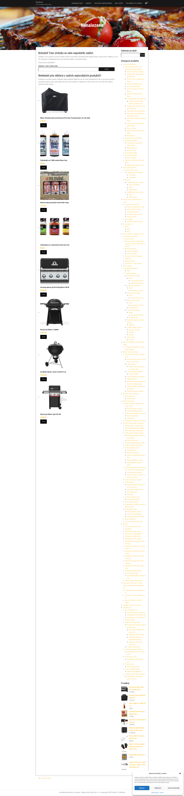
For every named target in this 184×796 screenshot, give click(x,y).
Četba (127, 227)
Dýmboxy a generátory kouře (136, 207)
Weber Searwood (132, 148)
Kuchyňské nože (132, 492)
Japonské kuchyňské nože (135, 489)
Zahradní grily (77, 3)
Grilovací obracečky (133, 453)
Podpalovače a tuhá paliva (135, 172)
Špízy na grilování (130, 519)
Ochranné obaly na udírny (134, 214)
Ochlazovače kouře (132, 212)
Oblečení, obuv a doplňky (130, 394)
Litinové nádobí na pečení (134, 372)
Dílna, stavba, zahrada (129, 167)
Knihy (128, 229)
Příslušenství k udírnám (132, 204)
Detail (43, 125)
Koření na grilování (130, 249)
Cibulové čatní (129, 239)
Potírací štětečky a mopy (134, 460)
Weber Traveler (131, 158)
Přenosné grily (129, 664)
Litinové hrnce (131, 364)
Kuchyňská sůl (133, 308)
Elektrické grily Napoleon (134, 671)
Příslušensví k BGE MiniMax (133, 571)
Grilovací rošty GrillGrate (134, 514)
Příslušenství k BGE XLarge (133, 539)
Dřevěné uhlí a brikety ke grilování (135, 413)
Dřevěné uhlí (130, 418)
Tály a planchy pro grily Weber (136, 111)
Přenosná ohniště (134, 185)
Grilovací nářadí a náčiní (132, 448)
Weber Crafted (131, 128)
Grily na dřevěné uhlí (131, 610)
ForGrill (39, 2)
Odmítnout (157, 788)
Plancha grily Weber (131, 153)
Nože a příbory (129, 482)
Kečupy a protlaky (134, 330)
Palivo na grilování (128, 401)
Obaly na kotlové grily (133, 499)
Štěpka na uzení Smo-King (135, 222)
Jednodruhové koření (137, 281)
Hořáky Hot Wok (130, 620)
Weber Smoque (131, 150)
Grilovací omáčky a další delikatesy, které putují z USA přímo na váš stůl (135, 243)
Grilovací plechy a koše (134, 512)
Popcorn (131, 340)
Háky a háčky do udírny (134, 209)
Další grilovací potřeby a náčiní (134, 433)
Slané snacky (131, 337)
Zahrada (127, 180)
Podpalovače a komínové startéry (135, 421)
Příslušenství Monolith (133, 647)
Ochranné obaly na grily (132, 497)
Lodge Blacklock (132, 379)
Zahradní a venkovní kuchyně (132, 605)
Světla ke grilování (132, 440)
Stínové (125, 524)
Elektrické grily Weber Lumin (135, 165)
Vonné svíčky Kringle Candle (133, 580)
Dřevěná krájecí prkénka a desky (135, 443)
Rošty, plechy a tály (131, 509)
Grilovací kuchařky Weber (134, 84)
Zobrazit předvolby (173, 788)
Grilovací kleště (131, 450)
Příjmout (142, 788)
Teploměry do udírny (134, 3)
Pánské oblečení (130, 396)
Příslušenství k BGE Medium (133, 534)
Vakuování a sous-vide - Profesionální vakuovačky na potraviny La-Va (133, 585)
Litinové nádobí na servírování (136, 376)
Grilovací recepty (46, 778)
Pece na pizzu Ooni (131, 657)
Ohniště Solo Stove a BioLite (133, 649)
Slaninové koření (130, 261)
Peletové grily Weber (131, 140)
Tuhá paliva (132, 175)
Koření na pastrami (132, 251)
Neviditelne (128, 529)
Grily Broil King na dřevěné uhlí (136, 612)
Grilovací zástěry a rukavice (133, 480)
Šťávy (128, 271)
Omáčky (89, 3)
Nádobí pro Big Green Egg (136, 635)
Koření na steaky (132, 254)
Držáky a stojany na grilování (133, 445)
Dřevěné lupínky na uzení (134, 408)
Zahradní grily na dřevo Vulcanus (135, 674)
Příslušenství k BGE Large (132, 531)
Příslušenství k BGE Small (132, 536)
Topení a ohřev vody (131, 170)
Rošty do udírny (131, 217)
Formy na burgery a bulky (132, 526)
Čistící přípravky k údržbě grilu (134, 431)
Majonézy (131, 325)
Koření (131, 278)
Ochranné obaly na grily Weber (136, 99)
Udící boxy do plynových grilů (134, 521)
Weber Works (131, 136)
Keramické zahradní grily (132, 622)
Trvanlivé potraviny (130, 273)
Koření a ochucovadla (133, 276)
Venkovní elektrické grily (132, 669)
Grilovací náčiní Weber (103, 3)
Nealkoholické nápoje (131, 268)
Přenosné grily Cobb (133, 666)
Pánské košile (131, 399)
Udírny (131, 187)
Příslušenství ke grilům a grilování (133, 423)
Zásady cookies (154, 792)
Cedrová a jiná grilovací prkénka (134, 428)
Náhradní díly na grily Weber (133, 138)
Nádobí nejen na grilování (130, 352)
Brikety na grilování (132, 416)
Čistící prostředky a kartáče (135, 72)
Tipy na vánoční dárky (131, 573)
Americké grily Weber (129, 64)
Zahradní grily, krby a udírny (135, 182)
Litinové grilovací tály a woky (135, 517)
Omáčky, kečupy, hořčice (134, 327)
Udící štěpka (128, 219)
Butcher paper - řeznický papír (134, 426)
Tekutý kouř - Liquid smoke (133, 263)
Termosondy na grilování (134, 472)
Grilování (161, 792)
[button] (180, 773)
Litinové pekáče (133, 374)
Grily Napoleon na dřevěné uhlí (136, 615)
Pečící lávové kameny (131, 502)
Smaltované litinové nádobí (135, 391)
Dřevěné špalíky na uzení (134, 411)
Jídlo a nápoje (127, 266)
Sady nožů (119, 3)
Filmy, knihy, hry (127, 224)
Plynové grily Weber (131, 155)
